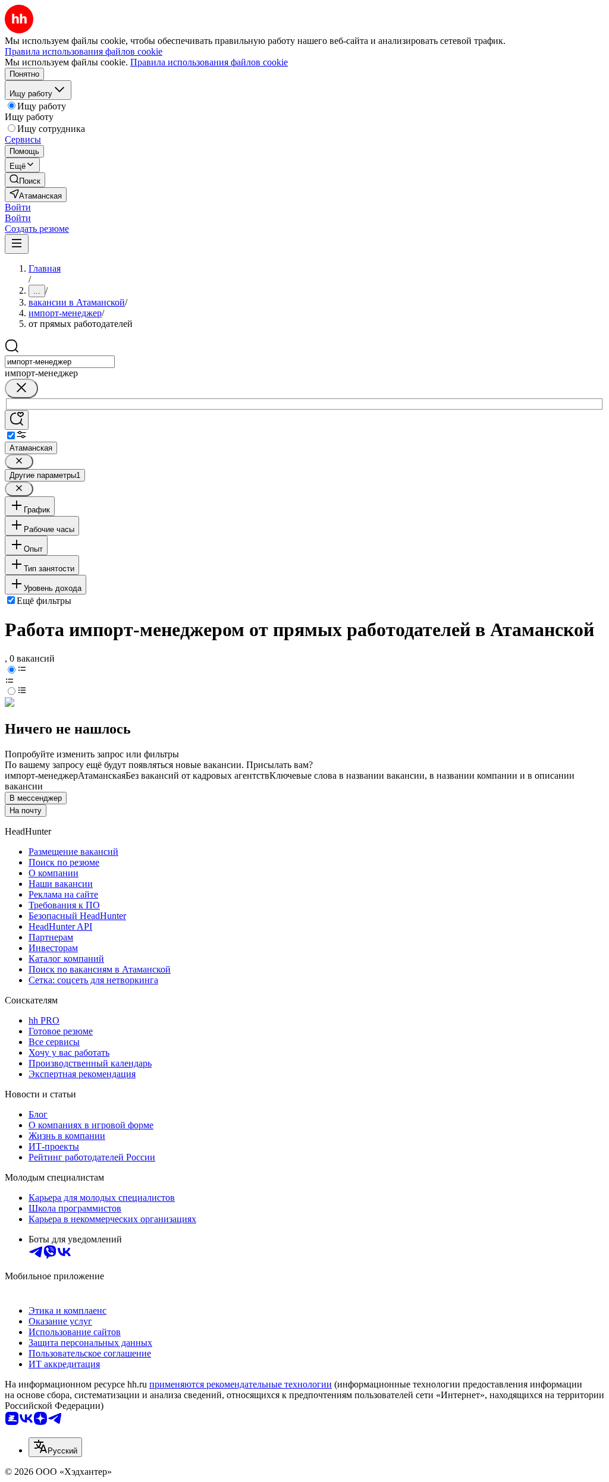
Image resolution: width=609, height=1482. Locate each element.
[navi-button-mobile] (17, 244)
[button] (18, 207)
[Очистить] (21, 388)
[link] (25, 179)
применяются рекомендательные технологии (240, 1384)
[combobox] (60, 361)
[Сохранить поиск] (17, 420)
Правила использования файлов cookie (209, 62)
